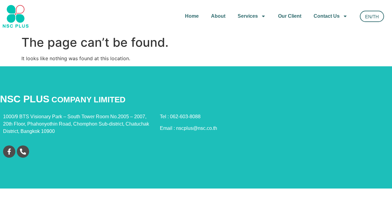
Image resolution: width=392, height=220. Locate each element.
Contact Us (327, 16)
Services (248, 16)
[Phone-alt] (23, 151)
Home (192, 16)
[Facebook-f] (9, 151)
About (218, 16)
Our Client (289, 16)
